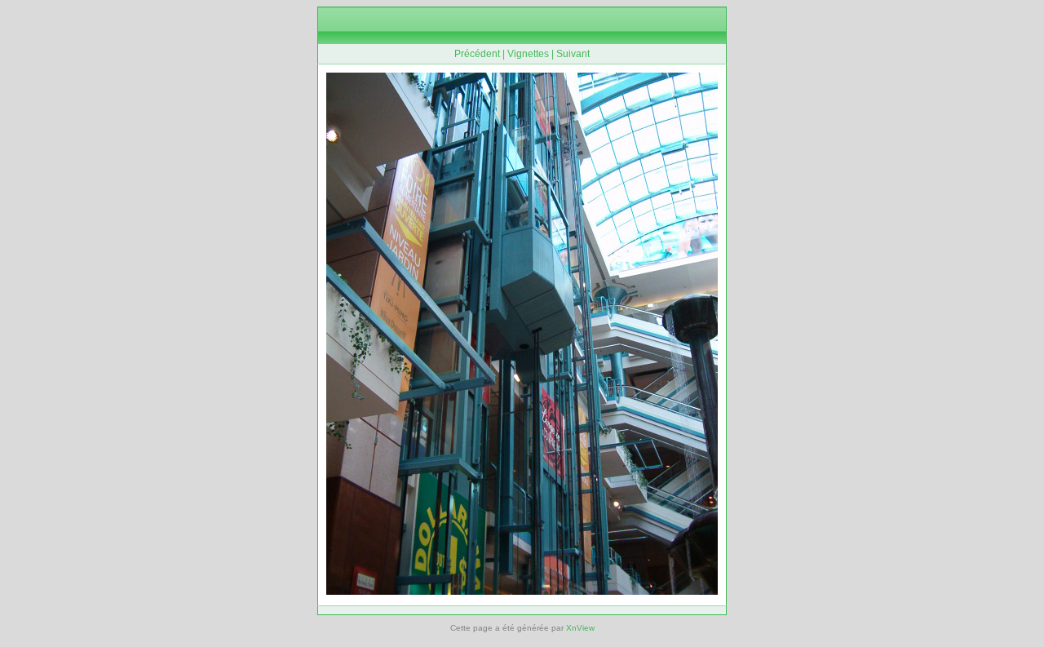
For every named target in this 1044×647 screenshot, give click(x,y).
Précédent (477, 54)
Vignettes (528, 54)
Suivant (573, 54)
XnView (580, 627)
